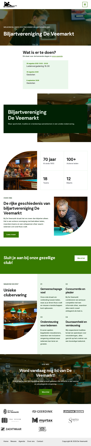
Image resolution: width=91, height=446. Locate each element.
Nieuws (13, 441)
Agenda (22, 441)
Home (6, 441)
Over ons (31, 441)
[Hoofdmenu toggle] (85, 4)
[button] (81, 258)
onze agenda (57, 56)
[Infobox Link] (45, 119)
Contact (40, 441)
